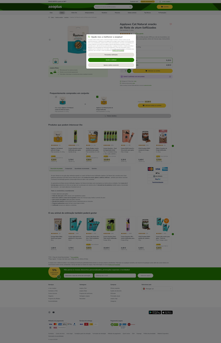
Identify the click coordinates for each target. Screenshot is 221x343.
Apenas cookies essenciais (111, 65)
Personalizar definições (111, 55)
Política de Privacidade (118, 50)
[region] (111, 51)
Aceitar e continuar (111, 60)
